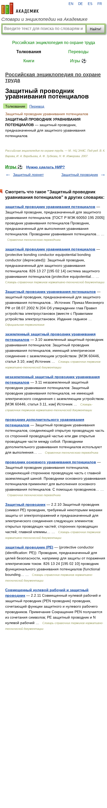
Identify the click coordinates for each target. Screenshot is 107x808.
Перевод (36, 106)
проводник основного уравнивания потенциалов (50, 462)
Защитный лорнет (28, 174)
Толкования (28, 52)
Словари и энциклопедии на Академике (44, 19)
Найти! (95, 29)
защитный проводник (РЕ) (29, 547)
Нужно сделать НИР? (45, 167)
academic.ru (20, 8)
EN (71, 4)
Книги (28, 61)
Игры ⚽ (78, 61)
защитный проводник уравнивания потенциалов (50, 207)
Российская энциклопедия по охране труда (53, 42)
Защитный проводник (79, 174)
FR (99, 4)
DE (80, 4)
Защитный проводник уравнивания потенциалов (50, 291)
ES (90, 4)
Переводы (78, 52)
